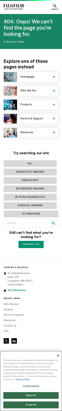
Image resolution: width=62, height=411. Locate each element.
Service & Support (14, 315)
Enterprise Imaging (30, 189)
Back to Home (15, 42)
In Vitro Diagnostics (30, 197)
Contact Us (31, 244)
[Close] (58, 355)
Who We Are (11, 304)
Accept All (31, 405)
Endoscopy (30, 180)
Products (9, 309)
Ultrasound (31, 214)
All (30, 163)
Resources (10, 320)
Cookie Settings (31, 386)
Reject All (31, 395)
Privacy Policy (23, 380)
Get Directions (17, 290)
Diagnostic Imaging (30, 172)
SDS (6, 331)
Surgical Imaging (30, 205)
